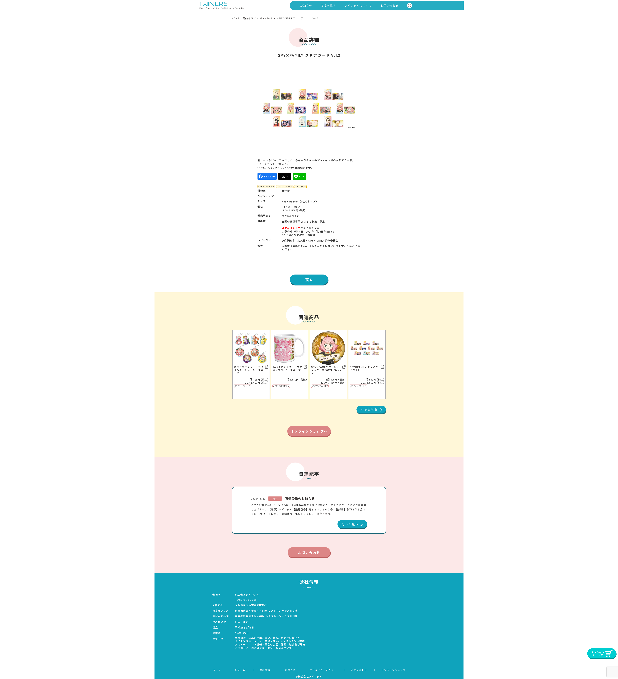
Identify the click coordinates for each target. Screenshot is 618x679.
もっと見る (370, 409)
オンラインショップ (393, 670)
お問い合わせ (389, 5)
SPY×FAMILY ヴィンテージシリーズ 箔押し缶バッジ (326, 370)
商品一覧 (240, 670)
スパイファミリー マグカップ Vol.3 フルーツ (287, 368)
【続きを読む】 (323, 514)
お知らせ (306, 5)
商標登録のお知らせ (300, 498)
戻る (309, 279)
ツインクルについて (358, 5)
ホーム (216, 670)
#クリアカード (285, 186)
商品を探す (328, 5)
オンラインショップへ (309, 431)
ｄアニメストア (291, 228)
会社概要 (265, 670)
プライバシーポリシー (323, 670)
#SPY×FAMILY (266, 186)
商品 (275, 498)
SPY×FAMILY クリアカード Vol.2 (365, 368)
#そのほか (300, 186)
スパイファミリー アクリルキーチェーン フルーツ (249, 370)
